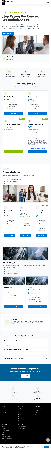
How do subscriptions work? (10, 340)
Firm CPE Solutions (39, 408)
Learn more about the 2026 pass (37, 148)
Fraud (19, 414)
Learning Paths (5, 414)
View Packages (7, 33)
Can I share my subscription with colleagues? (14, 358)
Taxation (20, 408)
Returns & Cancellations (7, 438)
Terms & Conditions (6, 436)
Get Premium (10, 235)
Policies (3, 434)
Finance (19, 416)
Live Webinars (5, 410)
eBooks (36, 414)
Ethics (19, 412)
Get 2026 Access (37, 151)
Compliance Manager (39, 410)
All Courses (4, 408)
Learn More (40, 447)
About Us (3, 426)
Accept (46, 447)
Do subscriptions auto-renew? (11, 354)
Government (21, 420)
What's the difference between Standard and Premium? (16, 349)
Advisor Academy (38, 412)
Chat (48, 439)
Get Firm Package (14, 306)
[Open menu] (48, 2)
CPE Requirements (5, 430)
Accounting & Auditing (22, 410)
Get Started (13, 113)
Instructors (4, 428)
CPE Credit (4, 440)
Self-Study (4, 412)
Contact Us (25, 375)
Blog (3, 432)
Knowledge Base (21, 428)
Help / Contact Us (22, 426)
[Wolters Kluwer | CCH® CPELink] (7, 2)
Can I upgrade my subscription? (11, 345)
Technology (20, 418)
